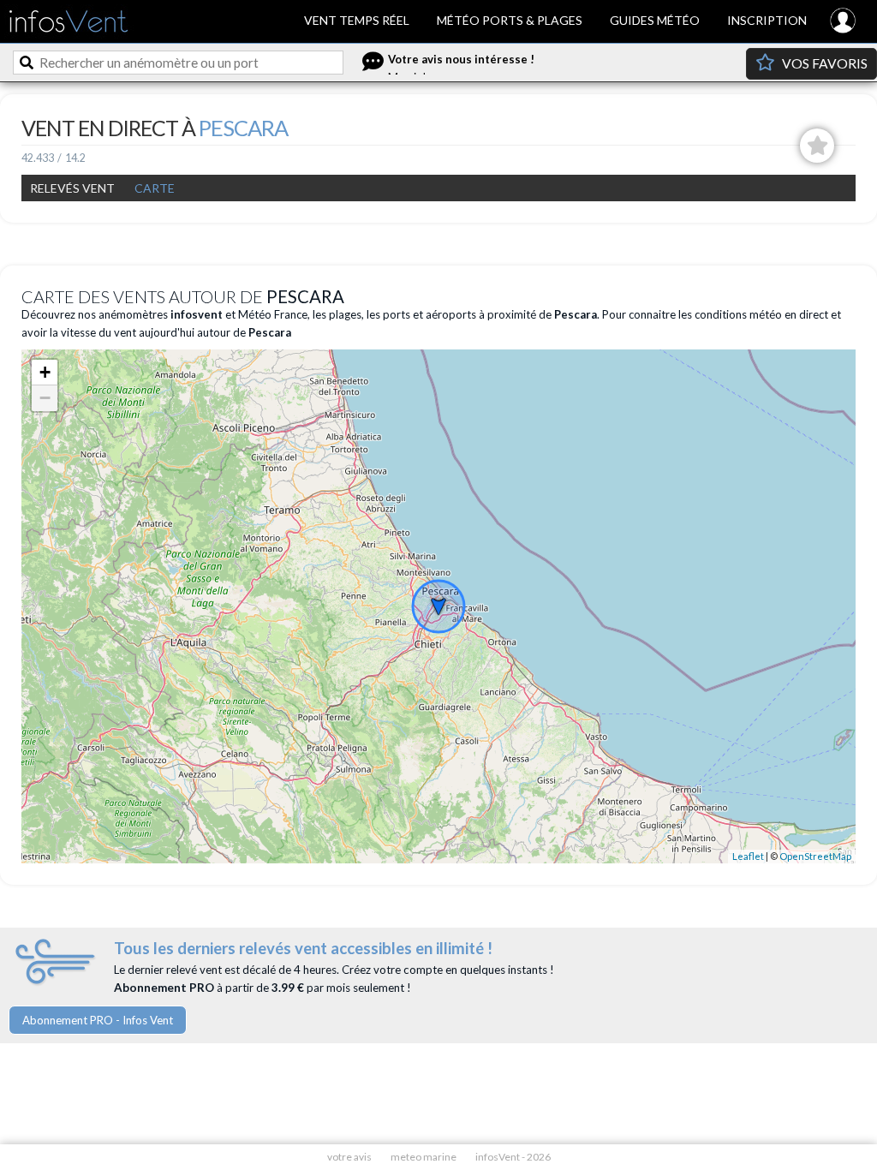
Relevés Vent (72, 188)
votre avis (349, 1156)
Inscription (767, 20)
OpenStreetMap (815, 856)
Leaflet (748, 856)
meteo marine (423, 1156)
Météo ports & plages (509, 20)
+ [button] (45, 372)
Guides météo (655, 20)
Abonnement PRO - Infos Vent (97, 1020)
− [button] (45, 398)
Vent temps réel (356, 20)
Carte (154, 188)
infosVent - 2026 (513, 1156)
